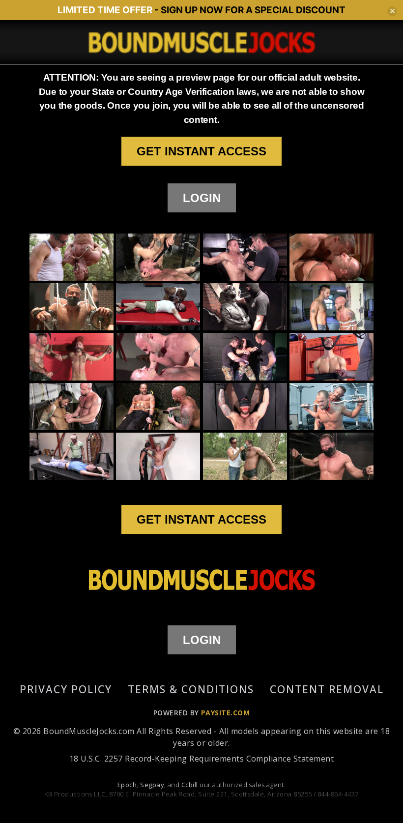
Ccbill (189, 784)
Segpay (152, 784)
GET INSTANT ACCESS (201, 151)
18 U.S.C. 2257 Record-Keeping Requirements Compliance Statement (201, 758)
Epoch (127, 784)
